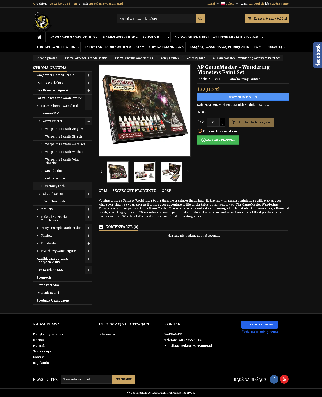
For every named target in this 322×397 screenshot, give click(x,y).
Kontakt (38, 357)
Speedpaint (53, 171)
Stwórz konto (279, 3)
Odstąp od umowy (259, 324)
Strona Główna (50, 68)
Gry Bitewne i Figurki (56, 47)
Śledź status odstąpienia (260, 332)
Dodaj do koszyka (251, 122)
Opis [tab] (103, 190)
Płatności (39, 346)
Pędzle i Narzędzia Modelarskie (54, 218)
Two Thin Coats (54, 201)
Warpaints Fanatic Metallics (65, 144)
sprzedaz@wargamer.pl (105, 3)
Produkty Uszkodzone (53, 300)
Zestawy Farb (55, 186)
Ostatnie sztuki (47, 293)
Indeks (202, 79)
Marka (235, 79)
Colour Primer (55, 178)
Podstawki (48, 243)
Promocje (275, 47)
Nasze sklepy (42, 351)
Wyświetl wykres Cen (243, 96)
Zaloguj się (256, 3)
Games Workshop (119, 37)
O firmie (39, 340)
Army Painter (52, 121)
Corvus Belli (154, 37)
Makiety (47, 236)
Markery (47, 209)
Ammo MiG (51, 113)
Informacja (107, 334)
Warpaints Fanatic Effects (64, 136)
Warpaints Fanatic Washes (64, 152)
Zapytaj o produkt (218, 140)
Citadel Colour (53, 194)
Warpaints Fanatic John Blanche (62, 161)
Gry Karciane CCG (165, 47)
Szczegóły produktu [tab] (134, 190)
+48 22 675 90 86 (59, 3)
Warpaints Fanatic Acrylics (64, 129)
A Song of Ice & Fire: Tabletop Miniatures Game (217, 37)
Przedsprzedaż (47, 285)
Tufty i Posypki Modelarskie (61, 228)
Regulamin (41, 363)
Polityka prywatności (48, 334)
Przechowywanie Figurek (59, 251)
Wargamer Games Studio (72, 37)
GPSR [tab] (166, 190)
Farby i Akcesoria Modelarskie (113, 47)
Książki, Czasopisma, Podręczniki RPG (223, 47)
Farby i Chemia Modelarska (60, 106)
